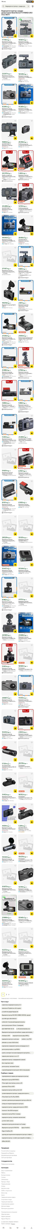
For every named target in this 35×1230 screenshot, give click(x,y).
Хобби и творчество (6, 1190)
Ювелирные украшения (7, 1208)
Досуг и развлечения (6, 1170)
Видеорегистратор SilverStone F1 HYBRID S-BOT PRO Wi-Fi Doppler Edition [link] (8, 920)
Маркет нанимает (5, 1216)
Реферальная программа (7, 1164)
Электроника (4, 1179)
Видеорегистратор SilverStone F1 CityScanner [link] (8, 734)
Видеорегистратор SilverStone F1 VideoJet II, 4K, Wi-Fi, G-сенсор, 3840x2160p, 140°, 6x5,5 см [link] (26, 176)
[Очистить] (28, 6)
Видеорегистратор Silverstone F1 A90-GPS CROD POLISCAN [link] (8, 602)
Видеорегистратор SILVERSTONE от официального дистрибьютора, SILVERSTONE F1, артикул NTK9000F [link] (25, 540)
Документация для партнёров (9, 1155)
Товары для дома (5, 1184)
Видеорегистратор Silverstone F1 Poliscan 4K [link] (8, 505)
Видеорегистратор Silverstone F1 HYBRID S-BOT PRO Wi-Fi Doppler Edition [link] (9, 338)
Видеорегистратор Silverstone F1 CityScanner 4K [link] (25, 700)
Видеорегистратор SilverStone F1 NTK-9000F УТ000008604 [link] (25, 734)
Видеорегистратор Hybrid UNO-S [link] (9, 305)
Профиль (31, 1228)
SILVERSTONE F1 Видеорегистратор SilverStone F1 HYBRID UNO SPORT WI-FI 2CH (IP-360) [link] (9, 144)
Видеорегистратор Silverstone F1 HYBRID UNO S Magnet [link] (9, 109)
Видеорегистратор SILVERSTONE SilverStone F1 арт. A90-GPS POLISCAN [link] (9, 952)
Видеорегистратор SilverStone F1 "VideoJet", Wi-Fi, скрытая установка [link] (8, 405)
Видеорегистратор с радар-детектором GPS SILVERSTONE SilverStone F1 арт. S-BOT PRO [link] (25, 952)
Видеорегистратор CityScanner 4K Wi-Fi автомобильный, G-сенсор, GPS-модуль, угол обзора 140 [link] (9, 571)
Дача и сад (4, 1193)
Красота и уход (5, 1188)
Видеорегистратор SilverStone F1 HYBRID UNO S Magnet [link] (25, 889)
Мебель (3, 1172)
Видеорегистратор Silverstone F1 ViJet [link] (23, 305)
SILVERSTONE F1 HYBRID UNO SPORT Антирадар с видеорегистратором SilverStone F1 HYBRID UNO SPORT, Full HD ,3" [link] (25, 439)
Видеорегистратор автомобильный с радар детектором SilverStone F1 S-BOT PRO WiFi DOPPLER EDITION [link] (25, 637)
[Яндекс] (13, 1224)
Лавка (10, 1228)
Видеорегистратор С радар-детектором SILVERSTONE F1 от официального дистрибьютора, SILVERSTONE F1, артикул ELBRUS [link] (8, 473)
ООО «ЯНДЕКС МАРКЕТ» (12, 1221)
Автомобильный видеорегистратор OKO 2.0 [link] (9, 766)
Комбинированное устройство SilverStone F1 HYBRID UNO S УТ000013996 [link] (25, 144)
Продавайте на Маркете (7, 1153)
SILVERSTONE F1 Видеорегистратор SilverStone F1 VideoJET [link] (24, 828)
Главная (3, 1228)
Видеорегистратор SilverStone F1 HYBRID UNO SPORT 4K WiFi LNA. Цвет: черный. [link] (9, 637)
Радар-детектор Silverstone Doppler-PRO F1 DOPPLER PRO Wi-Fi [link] (26, 338)
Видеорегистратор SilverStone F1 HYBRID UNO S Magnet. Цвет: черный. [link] (25, 920)
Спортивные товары (6, 1199)
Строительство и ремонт (7, 1204)
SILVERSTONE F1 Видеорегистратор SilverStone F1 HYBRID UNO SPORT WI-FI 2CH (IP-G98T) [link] (9, 209)
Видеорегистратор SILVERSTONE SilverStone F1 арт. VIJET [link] (25, 602)
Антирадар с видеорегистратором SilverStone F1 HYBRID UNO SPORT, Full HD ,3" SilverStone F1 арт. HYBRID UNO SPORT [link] (25, 766)
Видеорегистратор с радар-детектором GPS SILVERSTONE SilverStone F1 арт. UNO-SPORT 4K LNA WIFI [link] (9, 271)
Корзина (24, 1228)
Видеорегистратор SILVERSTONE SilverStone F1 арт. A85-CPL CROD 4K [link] (8, 889)
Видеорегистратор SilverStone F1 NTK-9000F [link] (8, 828)
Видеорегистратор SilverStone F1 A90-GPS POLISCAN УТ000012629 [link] (25, 473)
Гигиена (3, 1177)
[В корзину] (15, 36)
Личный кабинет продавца (8, 1151)
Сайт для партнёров (6, 1157)
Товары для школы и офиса (8, 1197)
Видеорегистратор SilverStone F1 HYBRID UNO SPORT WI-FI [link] (25, 76)
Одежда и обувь (5, 1181)
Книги (3, 1195)
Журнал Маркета (5, 1218)
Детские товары (5, 1206)
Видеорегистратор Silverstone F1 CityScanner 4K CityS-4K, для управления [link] (25, 373)
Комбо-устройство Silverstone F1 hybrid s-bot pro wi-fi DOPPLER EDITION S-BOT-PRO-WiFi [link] (9, 176)
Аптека (3, 1186)
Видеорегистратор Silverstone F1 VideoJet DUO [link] (9, 439)
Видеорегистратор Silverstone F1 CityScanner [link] (25, 271)
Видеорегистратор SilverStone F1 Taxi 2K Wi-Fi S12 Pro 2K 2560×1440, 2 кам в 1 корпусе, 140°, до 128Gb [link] (9, 797)
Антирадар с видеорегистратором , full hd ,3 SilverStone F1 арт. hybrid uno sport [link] (25, 668)
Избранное (17, 1228)
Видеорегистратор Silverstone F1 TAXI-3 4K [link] (8, 859)
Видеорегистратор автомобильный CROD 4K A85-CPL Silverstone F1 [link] (8, 669)
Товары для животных (7, 1201)
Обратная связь (5, 1214)
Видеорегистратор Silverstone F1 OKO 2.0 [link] (7, 373)
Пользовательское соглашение (9, 1212)
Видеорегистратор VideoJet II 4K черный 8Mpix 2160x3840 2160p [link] (26, 983)
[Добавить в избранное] (15, 19)
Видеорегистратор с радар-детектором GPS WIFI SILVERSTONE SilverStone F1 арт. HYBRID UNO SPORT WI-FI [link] (8, 76)
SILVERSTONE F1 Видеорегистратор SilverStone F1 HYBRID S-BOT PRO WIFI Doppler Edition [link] (25, 240)
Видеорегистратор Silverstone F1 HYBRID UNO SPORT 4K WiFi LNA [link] (9, 42)
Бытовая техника (5, 1175)
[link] (11, 1005)
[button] (33, 6)
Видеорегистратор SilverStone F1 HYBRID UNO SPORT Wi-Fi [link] (25, 42)
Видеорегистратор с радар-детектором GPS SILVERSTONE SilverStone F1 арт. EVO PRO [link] (8, 540)
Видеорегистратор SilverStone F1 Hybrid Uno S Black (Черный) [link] (9, 700)
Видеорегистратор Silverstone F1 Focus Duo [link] (25, 405)
